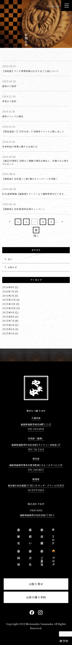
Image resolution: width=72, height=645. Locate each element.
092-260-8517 (36, 469)
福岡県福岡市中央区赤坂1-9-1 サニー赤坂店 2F (35, 444)
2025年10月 (9, 308)
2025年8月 (8, 316)
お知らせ (12, 267)
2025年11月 (9, 303)
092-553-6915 (36, 428)
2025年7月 (8, 320)
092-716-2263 (36, 449)
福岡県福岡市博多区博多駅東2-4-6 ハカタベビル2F (36, 465)
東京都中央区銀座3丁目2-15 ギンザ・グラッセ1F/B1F (36, 485)
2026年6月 (8, 295)
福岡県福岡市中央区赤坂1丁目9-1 (37, 515)
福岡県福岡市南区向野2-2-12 (36, 424)
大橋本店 (36, 417)
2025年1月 (8, 333)
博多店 (35, 458)
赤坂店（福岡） (36, 438)
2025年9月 (8, 312)
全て (10, 259)
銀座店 (35, 479)
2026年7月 (8, 291)
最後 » (36, 230)
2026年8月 (8, 287)
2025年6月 (8, 324)
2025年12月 (9, 299)
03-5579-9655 (36, 490)
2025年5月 (8, 329)
